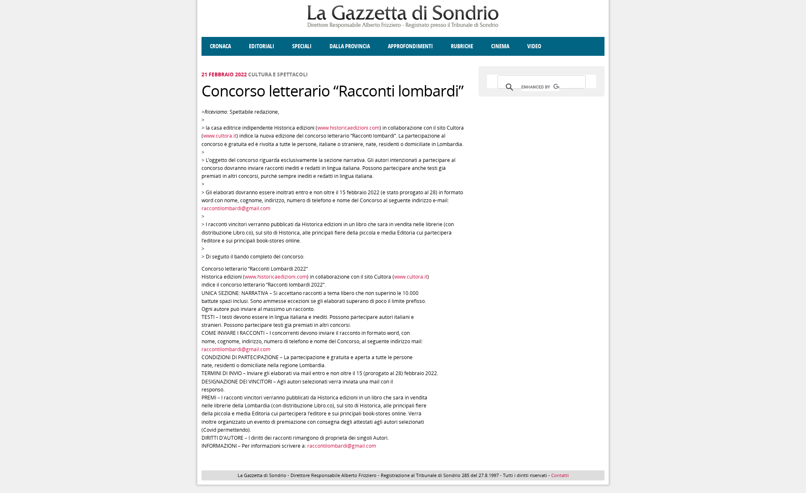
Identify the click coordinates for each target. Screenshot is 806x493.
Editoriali (261, 46)
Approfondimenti (410, 46)
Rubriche (462, 46)
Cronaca (220, 46)
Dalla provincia (350, 46)
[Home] (403, 26)
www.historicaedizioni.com (348, 127)
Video (534, 46)
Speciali (301, 46)
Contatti (560, 475)
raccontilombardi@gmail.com (236, 208)
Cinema (500, 46)
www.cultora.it (219, 135)
